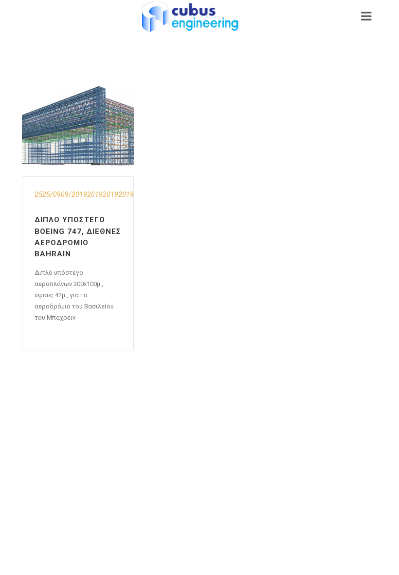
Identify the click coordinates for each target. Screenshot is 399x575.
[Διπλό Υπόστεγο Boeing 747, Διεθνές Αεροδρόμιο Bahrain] (78, 125)
